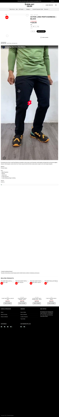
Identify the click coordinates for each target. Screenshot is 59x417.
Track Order (23, 318)
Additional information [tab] (12, 43)
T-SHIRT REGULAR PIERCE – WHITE (51, 299)
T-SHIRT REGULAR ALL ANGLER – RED (7, 299)
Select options (7, 303)
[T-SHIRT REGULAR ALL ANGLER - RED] (7, 288)
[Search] (40, 5)
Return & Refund (4, 316)
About (2, 312)
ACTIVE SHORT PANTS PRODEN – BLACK (22, 299)
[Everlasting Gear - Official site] (29, 5)
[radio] (31, 26)
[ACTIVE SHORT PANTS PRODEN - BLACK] (22, 288)
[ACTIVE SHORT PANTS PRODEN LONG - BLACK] (37, 288)
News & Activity (4, 314)
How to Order (23, 312)
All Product (21, 9)
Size (31, 24)
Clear (31, 28)
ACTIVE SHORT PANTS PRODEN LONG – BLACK (37, 299)
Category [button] (28, 9)
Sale (17, 9)
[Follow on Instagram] (56, 1)
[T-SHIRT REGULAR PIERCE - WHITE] (51, 288)
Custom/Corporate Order (37, 9)
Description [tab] (3, 43)
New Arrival (12, 9)
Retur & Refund (24, 314)
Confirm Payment (24, 316)
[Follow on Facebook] (55, 1)
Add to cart (41, 31)
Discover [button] (46, 9)
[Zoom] (7, 36)
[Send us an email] (57, 1)
